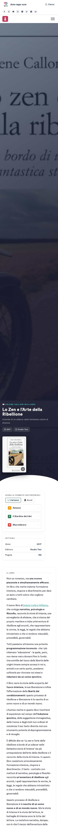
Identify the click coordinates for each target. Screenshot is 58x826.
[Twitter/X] (9, 11)
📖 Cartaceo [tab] (13, 500)
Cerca (51, 4)
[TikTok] (27, 11)
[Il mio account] (5, 19)
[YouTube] (13, 11)
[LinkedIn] (35, 11)
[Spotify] (31, 11)
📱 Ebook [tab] (28, 500)
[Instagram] (18, 11)
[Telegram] (22, 11)
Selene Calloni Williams (35, 605)
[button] (14, 454)
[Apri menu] (53, 19)
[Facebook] (4, 11)
